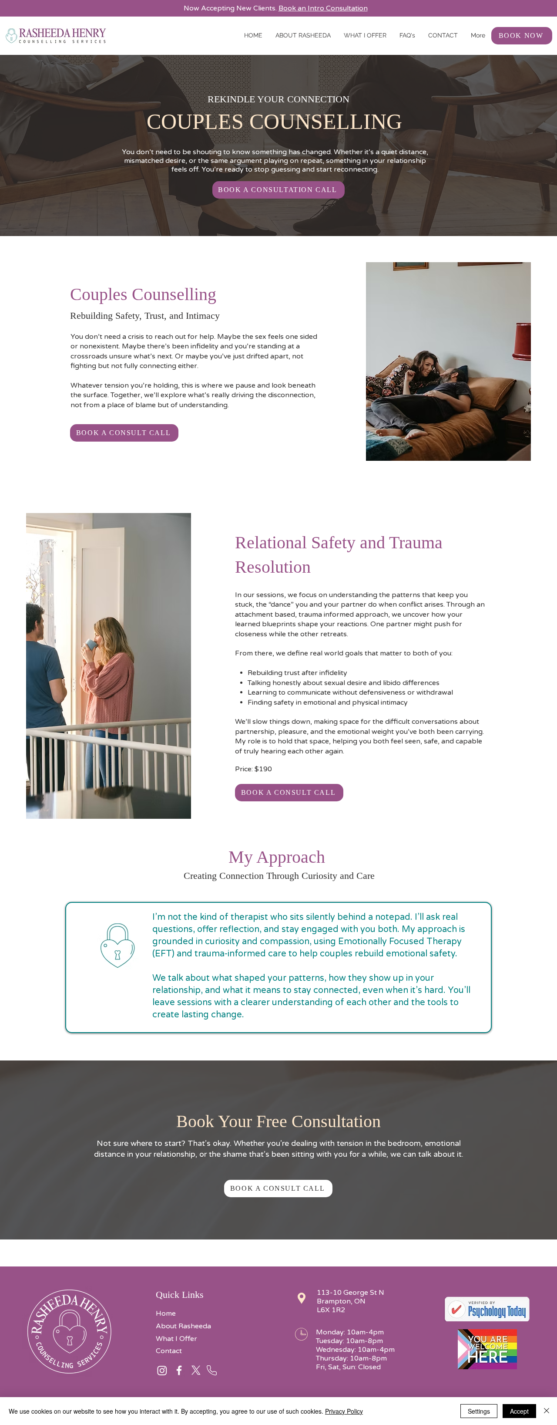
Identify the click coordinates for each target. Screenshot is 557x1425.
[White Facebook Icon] (179, 1370)
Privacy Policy (344, 1411)
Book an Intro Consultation (323, 8)
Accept (519, 1411)
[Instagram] (162, 1370)
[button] (365, 35)
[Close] (546, 1411)
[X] (196, 1370)
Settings (479, 1411)
